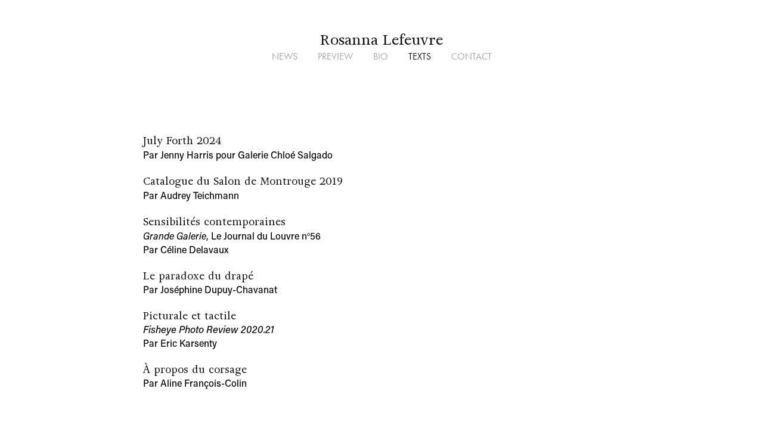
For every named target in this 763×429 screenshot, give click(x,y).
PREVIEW (335, 56)
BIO (380, 56)
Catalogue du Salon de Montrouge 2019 (243, 181)
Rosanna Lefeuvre (381, 39)
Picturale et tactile (189, 316)
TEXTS (419, 56)
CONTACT (471, 56)
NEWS (284, 56)
